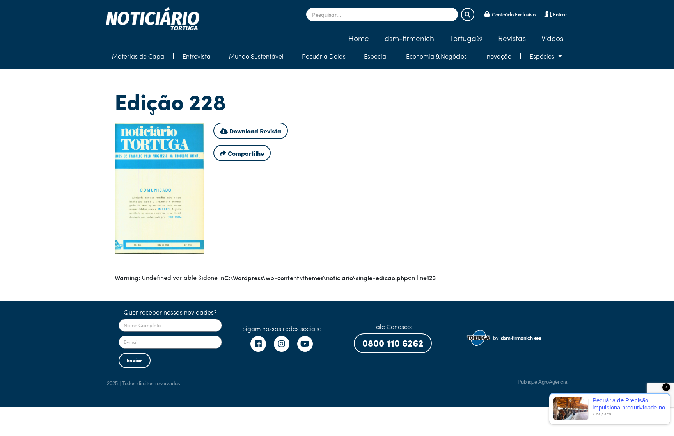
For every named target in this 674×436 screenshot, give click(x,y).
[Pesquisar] (467, 14)
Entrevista (197, 56)
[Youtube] (305, 344)
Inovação (498, 56)
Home (358, 37)
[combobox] (382, 14)
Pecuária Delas (324, 56)
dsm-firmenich (409, 37)
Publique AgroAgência (542, 382)
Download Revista (254, 130)
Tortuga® (466, 37)
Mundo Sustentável (256, 56)
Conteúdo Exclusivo (514, 14)
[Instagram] (281, 344)
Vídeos (552, 37)
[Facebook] (258, 344)
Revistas (512, 37)
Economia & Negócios (436, 56)
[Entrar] (548, 14)
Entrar (560, 14)
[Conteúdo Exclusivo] (487, 14)
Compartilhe (245, 153)
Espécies (542, 56)
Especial (376, 56)
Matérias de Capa (138, 56)
